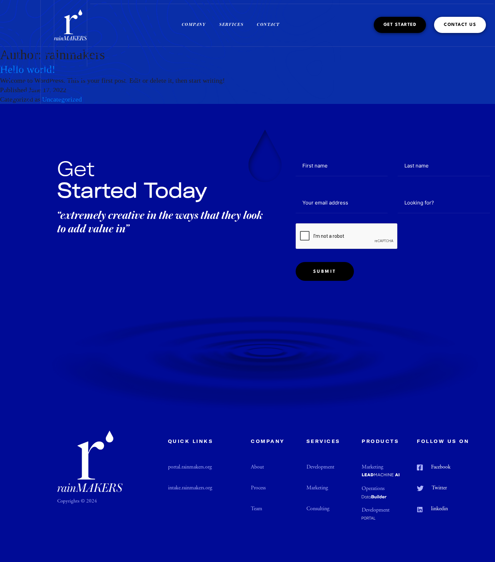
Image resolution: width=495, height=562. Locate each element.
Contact (268, 24)
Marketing (317, 488)
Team (256, 509)
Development (320, 467)
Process (258, 488)
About (257, 467)
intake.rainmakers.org (190, 488)
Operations (373, 488)
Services (231, 24)
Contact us (460, 25)
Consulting (317, 509)
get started (400, 25)
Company (194, 24)
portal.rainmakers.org (190, 467)
